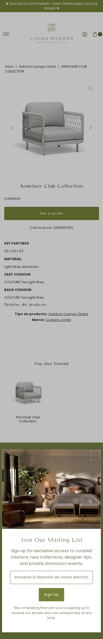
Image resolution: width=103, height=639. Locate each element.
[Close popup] (95, 455)
